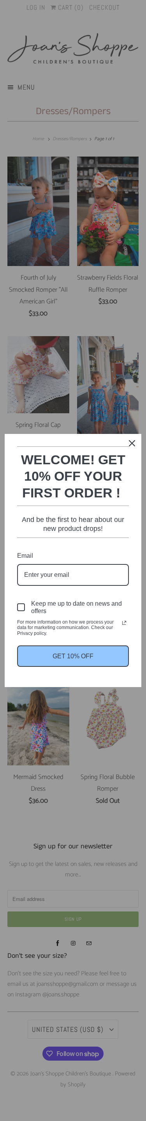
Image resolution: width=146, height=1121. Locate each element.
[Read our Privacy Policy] (124, 622)
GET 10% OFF (73, 656)
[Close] (132, 443)
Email (25, 555)
